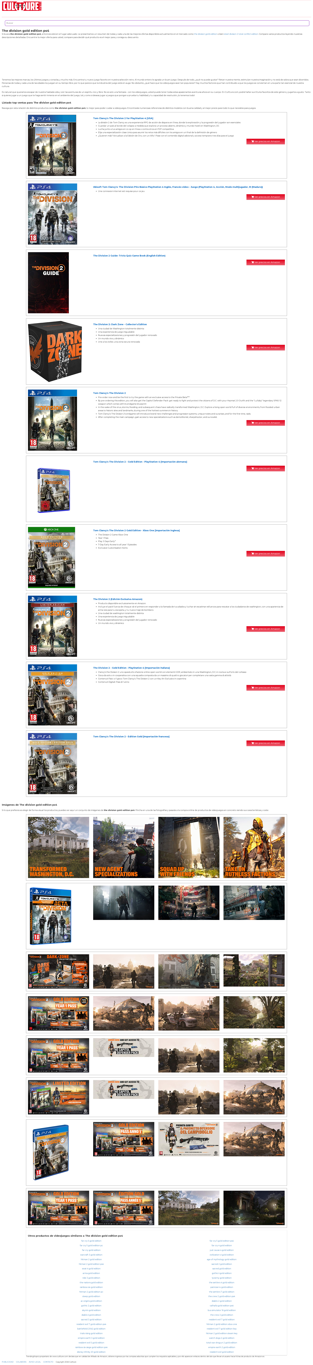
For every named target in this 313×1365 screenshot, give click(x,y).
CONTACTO (48, 1362)
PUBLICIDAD (8, 1362)
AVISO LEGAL (35, 1362)
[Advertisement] (156, 58)
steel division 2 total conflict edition (241, 34)
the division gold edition (205, 34)
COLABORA (21, 1362)
